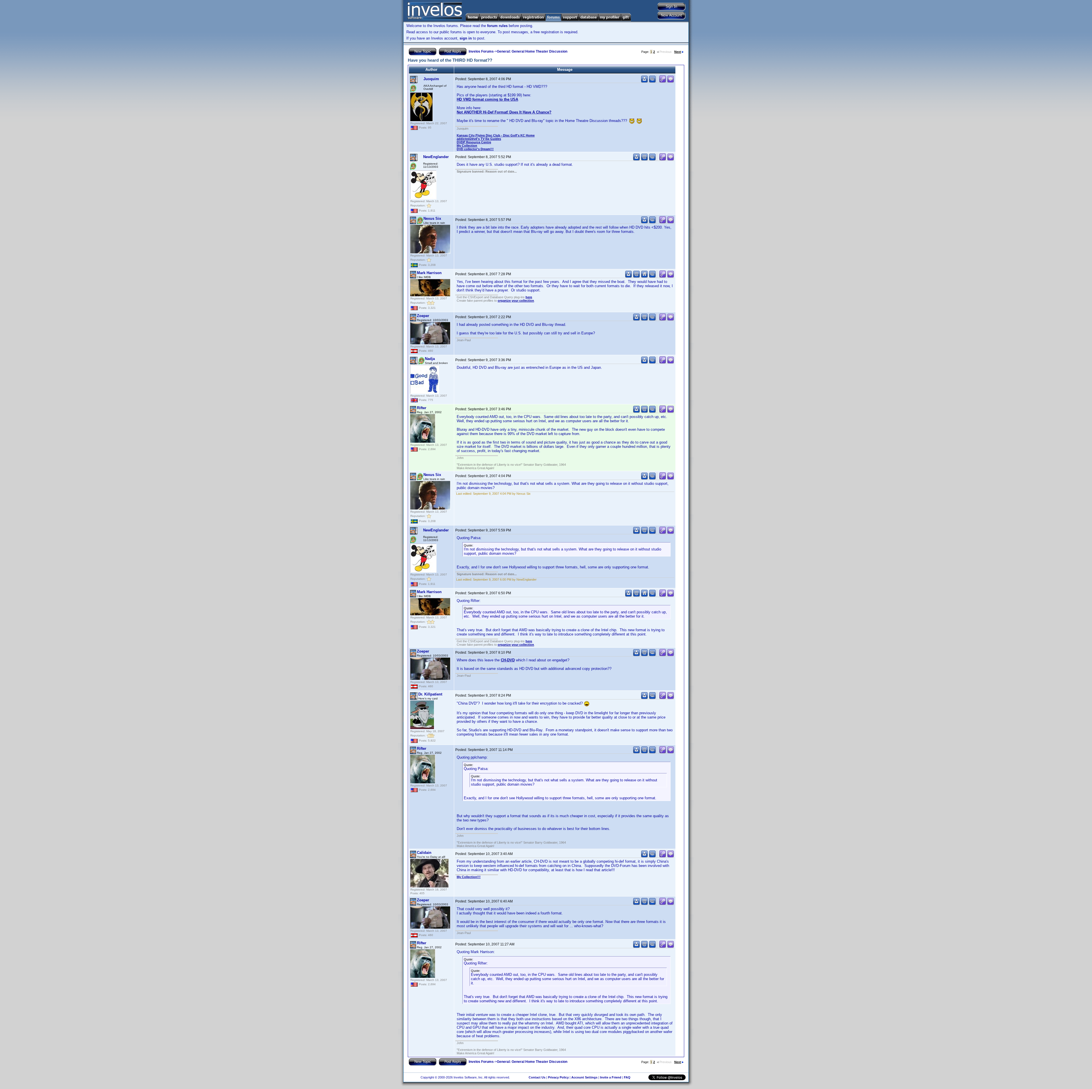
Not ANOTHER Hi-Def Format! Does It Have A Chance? (504, 112)
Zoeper (423, 316)
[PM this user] (644, 81)
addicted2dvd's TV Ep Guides (479, 138)
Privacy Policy (558, 1077)
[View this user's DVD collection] (652, 81)
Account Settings (584, 1077)
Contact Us (537, 1077)
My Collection (467, 145)
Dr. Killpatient (430, 694)
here (529, 297)
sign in (466, 38)
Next (677, 51)
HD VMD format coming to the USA (487, 99)
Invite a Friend (610, 1077)
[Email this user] (644, 159)
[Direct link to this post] (662, 81)
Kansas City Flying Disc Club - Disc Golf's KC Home (496, 135)
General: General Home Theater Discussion (532, 51)
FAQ (627, 1077)
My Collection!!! (469, 877)
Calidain (424, 852)
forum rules (497, 26)
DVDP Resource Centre (474, 142)
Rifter (421, 408)
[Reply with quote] (670, 81)
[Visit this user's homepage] (644, 276)
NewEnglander (436, 157)
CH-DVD (508, 660)
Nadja (430, 359)
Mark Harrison (429, 273)
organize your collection (516, 300)
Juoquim (431, 79)
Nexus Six (432, 218)
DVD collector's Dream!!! (475, 149)
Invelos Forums (481, 51)
